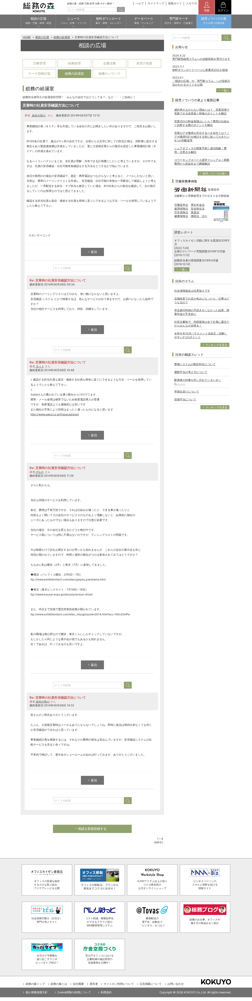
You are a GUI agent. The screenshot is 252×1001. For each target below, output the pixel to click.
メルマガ (191, 3)
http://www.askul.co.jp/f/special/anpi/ (55, 414)
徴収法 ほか (199, 216)
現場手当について (185, 399)
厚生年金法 (198, 204)
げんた (39, 472)
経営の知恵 (144, 63)
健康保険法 (181, 216)
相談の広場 (42, 37)
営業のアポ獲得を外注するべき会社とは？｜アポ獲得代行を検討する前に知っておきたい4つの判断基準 (201, 136)
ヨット (39, 366)
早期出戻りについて (186, 391)
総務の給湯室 (62, 37)
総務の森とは (59, 983)
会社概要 (78, 983)
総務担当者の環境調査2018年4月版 (196, 260)
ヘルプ (139, 3)
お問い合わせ (175, 983)
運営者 (94, 983)
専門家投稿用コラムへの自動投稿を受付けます (201, 58)
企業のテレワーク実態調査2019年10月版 (199, 251)
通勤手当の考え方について (190, 372)
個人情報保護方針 (37, 992)
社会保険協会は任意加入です (192, 290)
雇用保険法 (181, 208)
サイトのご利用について (119, 983)
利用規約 (106, 992)
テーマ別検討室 (39, 73)
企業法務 (109, 63)
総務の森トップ (35, 983)
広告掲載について (151, 983)
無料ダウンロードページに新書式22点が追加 (200, 70)
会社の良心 (38, 115)
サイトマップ (156, 3)
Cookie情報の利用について (74, 992)
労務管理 (39, 63)
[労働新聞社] (190, 189)
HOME (27, 37)
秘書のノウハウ (109, 73)
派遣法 (195, 212)
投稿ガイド (175, 3)
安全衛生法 (198, 208)
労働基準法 (181, 204)
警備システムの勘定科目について (195, 364)
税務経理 (74, 63)
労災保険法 (181, 212)
